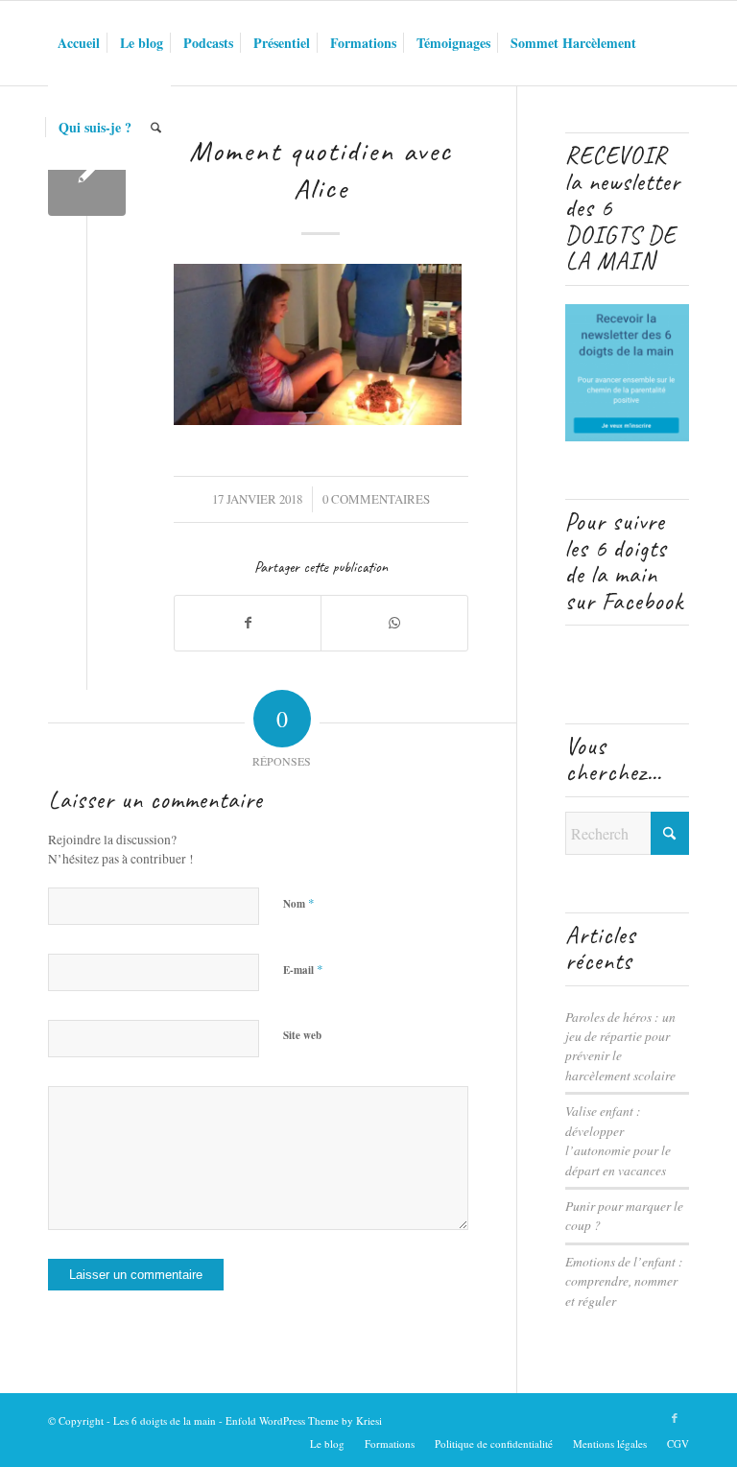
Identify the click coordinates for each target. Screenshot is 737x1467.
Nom (299, 902)
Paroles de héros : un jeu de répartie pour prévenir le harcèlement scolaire (620, 1045)
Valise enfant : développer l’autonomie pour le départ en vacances (618, 1139)
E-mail (303, 969)
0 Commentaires (376, 499)
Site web (302, 1035)
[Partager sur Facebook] (248, 623)
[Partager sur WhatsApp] (393, 623)
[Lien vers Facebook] (674, 1418)
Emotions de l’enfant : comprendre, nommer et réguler (624, 1281)
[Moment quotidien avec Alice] (87, 177)
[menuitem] (78, 43)
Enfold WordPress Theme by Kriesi (304, 1420)
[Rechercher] (156, 127)
